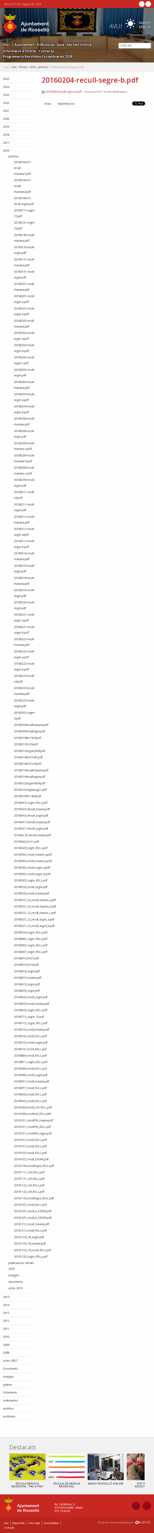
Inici (6, 44)
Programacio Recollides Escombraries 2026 (38, 56)
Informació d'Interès (19, 51)
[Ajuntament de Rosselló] (26, 24)
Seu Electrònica (78, 44)
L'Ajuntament (23, 44)
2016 (32, 67)
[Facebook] (142, 4)
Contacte (9, 1527)
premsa (43, 67)
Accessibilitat (51, 1523)
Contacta (46, 51)
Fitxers (23, 67)
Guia (60, 44)
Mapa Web (18, 1523)
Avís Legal (34, 1523)
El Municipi (45, 44)
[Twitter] (148, 4)
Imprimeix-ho (66, 103)
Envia (48, 103)
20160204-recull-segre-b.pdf (63, 91)
